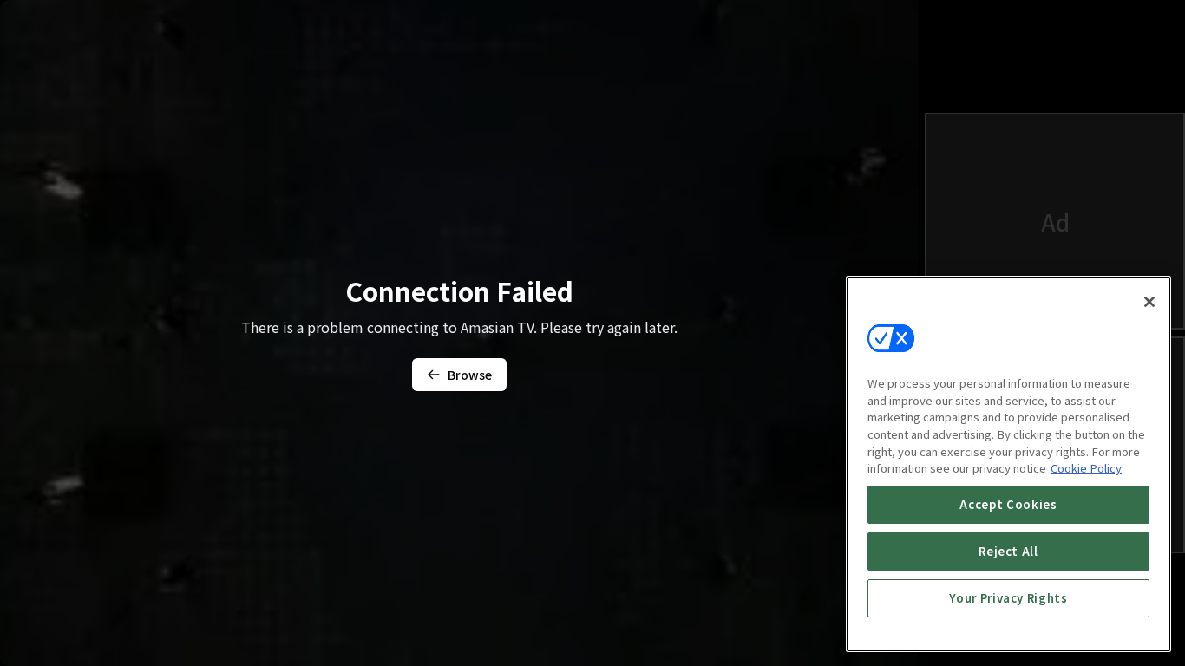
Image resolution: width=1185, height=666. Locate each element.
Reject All (1008, 551)
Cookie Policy (1086, 468)
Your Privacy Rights (1008, 598)
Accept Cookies (1008, 504)
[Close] (1149, 302)
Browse (470, 374)
